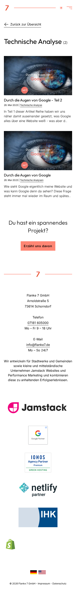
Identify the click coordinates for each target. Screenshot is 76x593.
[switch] (61, 7)
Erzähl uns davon (38, 246)
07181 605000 (38, 323)
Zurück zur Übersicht (25, 24)
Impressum (44, 583)
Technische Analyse (31, 105)
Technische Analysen (31, 180)
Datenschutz (59, 583)
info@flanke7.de (38, 345)
